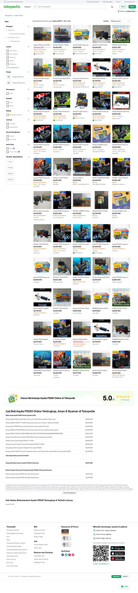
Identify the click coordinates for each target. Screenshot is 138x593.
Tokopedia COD (39, 533)
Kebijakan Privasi (39, 562)
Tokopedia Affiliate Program (16, 543)
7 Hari (10, 162)
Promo (118, 2)
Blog (8, 540)
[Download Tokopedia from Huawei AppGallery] (117, 558)
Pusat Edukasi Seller (41, 544)
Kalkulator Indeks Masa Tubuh (17, 553)
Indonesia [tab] (116, 576)
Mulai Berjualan (107, 2)
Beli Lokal (10, 562)
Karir (8, 536)
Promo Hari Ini (11, 559)
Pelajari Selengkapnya (100, 564)
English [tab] (125, 576)
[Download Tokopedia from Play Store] (117, 548)
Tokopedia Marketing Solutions (17, 549)
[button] (128, 11)
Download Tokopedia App (14, 2)
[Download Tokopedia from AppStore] (117, 553)
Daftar (132, 6)
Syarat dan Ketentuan (41, 559)
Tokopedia (8, 15)
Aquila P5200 (10, 504)
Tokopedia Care (129, 2)
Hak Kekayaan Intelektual (15, 533)
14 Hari (10, 168)
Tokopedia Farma (12, 556)
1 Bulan (10, 173)
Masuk (123, 6)
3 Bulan (10, 179)
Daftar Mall (38, 548)
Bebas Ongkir (38, 536)
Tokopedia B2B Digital (14, 546)
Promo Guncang (12, 566)
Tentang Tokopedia (93, 2)
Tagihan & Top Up (39, 530)
